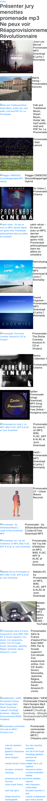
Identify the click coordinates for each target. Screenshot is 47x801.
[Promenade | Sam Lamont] (16, 154)
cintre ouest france (14, 784)
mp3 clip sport (12, 790)
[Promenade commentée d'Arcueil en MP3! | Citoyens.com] (15, 729)
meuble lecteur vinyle (15, 763)
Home (3, 1)
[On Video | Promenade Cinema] (16, 203)
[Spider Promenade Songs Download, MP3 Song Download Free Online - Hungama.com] (15, 405)
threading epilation (34, 754)
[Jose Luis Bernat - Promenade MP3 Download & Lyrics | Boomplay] (16, 56)
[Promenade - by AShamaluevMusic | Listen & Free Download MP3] (12, 529)
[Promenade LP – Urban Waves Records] (16, 503)
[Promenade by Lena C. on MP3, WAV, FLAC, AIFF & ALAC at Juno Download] (16, 427)
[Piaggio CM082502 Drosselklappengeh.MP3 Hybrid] (12, 178)
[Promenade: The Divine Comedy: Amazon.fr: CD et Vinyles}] (16, 336)
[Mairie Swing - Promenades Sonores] (16, 88)
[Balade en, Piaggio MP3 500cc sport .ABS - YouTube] (18, 611)
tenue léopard (11, 757)
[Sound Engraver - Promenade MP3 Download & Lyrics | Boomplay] (16, 312)
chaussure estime (34, 769)
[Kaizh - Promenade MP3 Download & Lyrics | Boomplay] (16, 467)
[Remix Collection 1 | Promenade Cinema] (16, 370)
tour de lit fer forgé (35, 751)
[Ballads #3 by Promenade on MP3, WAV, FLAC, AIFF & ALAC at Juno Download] (16, 574)
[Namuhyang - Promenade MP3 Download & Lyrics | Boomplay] (16, 276)
